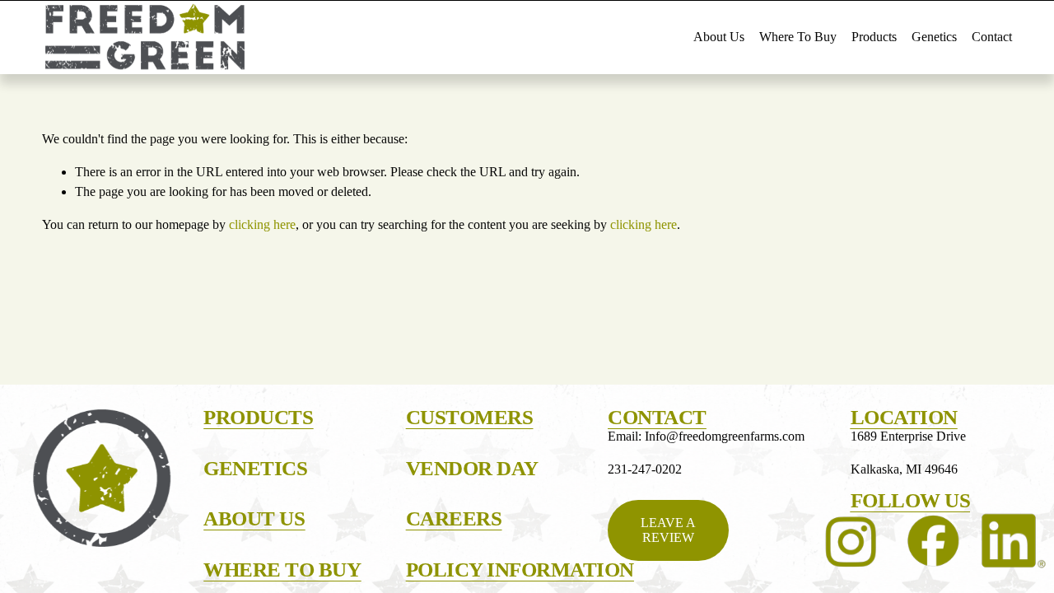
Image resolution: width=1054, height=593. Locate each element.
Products (874, 37)
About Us (718, 37)
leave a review (668, 530)
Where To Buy (798, 37)
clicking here (262, 224)
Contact (992, 37)
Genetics (934, 37)
